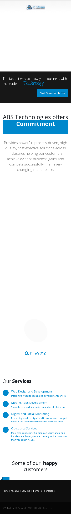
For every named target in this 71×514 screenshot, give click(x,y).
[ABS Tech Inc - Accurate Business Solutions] (35, 6)
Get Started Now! (52, 93)
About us (15, 490)
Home (5, 490)
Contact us (49, 490)
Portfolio (37, 490)
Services (26, 490)
